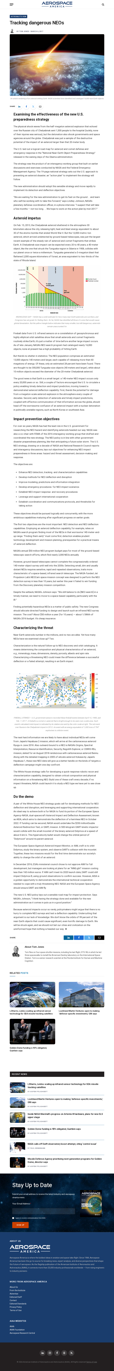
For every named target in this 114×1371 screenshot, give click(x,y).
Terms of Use (16, 1310)
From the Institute (17, 1290)
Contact (13, 1300)
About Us (14, 1287)
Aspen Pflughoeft (38, 1092)
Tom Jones (24, 31)
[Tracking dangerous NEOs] (57, 65)
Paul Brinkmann (37, 1148)
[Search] (102, 4)
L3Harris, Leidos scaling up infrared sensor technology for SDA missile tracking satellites (31, 1012)
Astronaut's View (18, 16)
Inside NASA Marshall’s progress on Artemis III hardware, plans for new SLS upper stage (65, 1116)
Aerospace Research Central (22, 1333)
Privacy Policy (16, 1307)
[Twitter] (33, 106)
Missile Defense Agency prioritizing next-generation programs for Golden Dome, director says (65, 1160)
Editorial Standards (18, 1304)
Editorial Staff (16, 1297)
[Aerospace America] (57, 4)
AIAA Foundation (17, 1330)
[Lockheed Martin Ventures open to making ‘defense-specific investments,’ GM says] (81, 994)
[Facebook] (26, 106)
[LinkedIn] (19, 106)
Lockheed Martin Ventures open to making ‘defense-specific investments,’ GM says (79, 1012)
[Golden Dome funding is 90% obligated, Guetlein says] (32, 1031)
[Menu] (11, 4)
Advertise (14, 1294)
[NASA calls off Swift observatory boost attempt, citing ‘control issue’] (17, 1147)
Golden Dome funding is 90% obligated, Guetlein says (28, 1049)
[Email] (40, 106)
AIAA (12, 1326)
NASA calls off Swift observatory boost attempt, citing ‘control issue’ (62, 1144)
